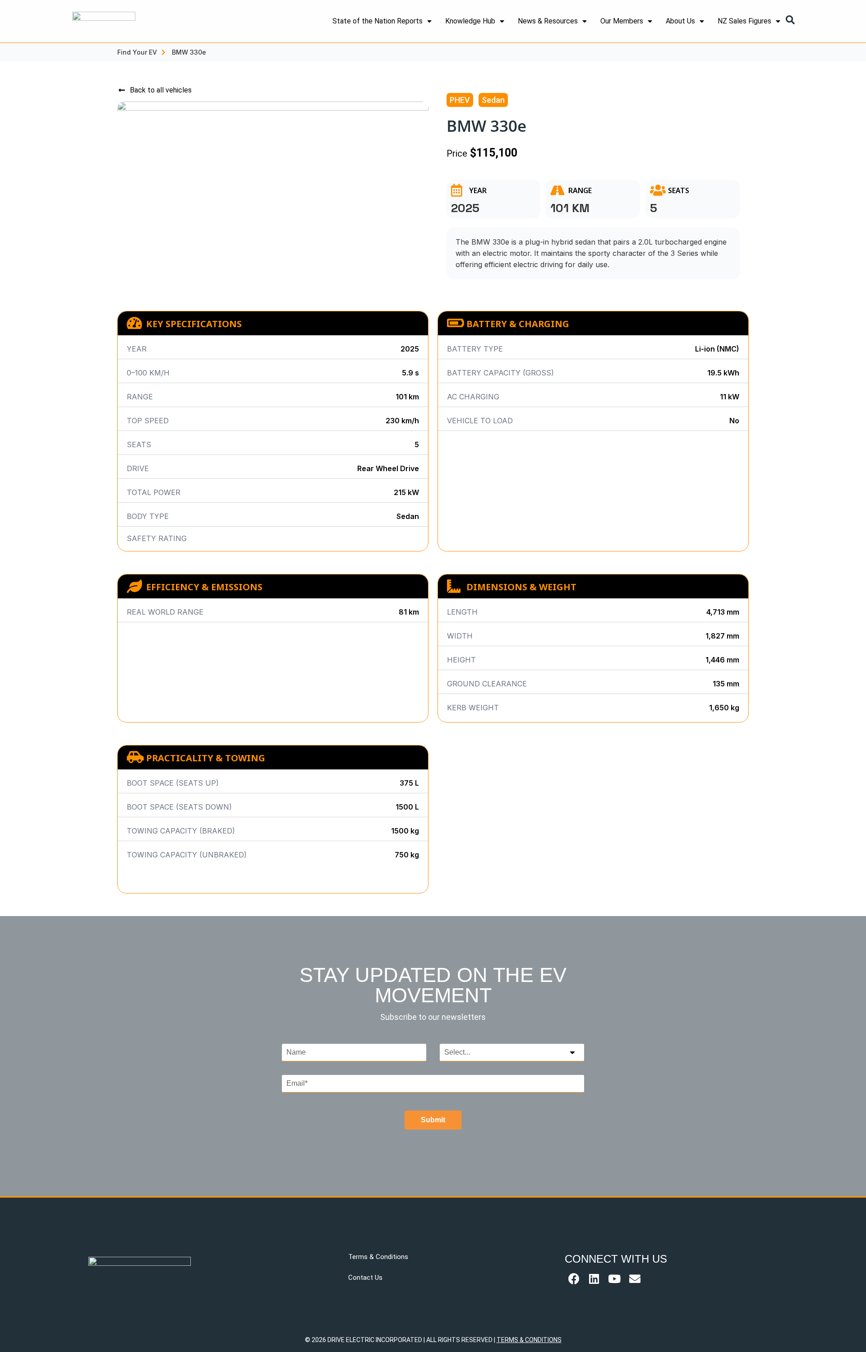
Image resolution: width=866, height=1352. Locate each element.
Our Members (621, 21)
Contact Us (365, 1277)
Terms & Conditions (378, 1257)
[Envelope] (635, 1279)
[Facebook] (574, 1279)
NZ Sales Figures (744, 21)
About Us (680, 21)
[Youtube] (614, 1279)
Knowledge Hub (470, 21)
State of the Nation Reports (377, 21)
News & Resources (548, 21)
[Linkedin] (594, 1279)
